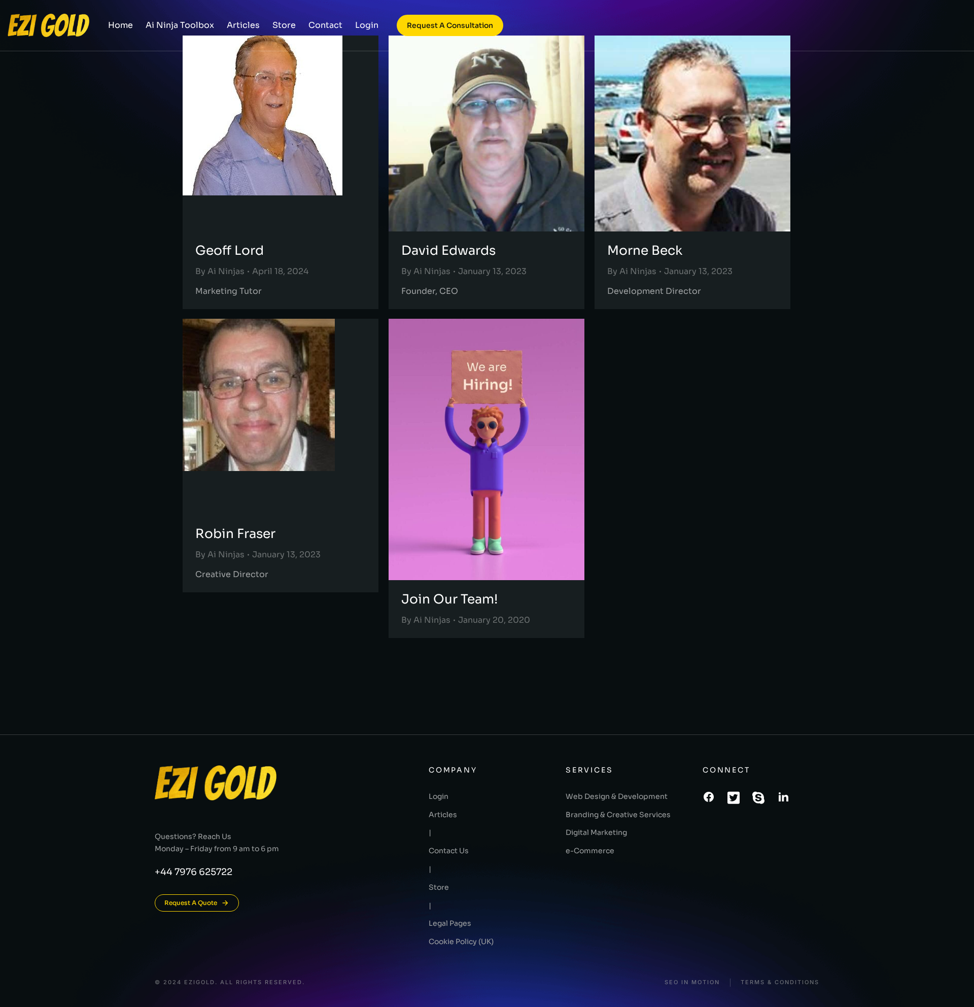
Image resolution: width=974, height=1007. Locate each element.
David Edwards (448, 250)
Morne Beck (644, 250)
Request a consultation (450, 25)
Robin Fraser (235, 534)
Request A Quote (190, 903)
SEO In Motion (692, 982)
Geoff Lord (229, 250)
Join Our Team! (449, 599)
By (220, 271)
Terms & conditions (780, 982)
